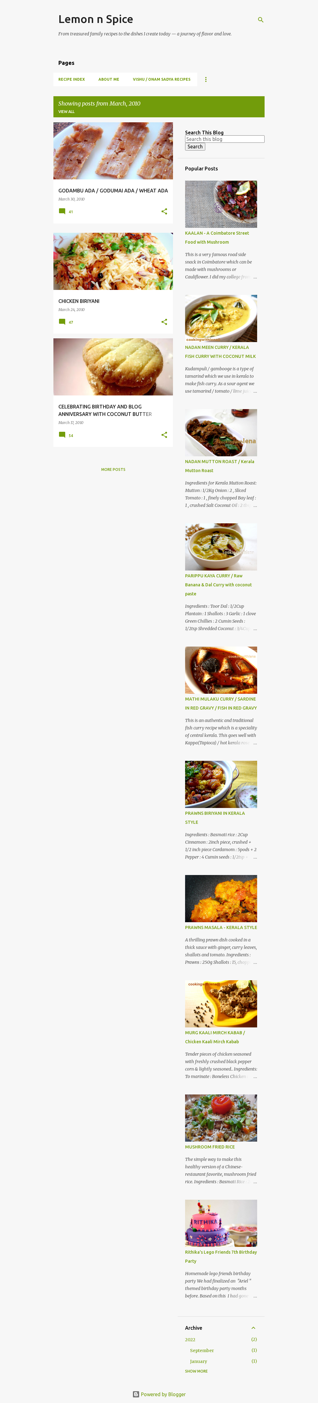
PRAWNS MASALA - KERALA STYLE (221, 927)
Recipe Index (71, 79)
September (202, 1350)
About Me (108, 79)
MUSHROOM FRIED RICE (210, 1146)
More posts (113, 469)
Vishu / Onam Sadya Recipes (161, 79)
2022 (190, 1339)
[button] (164, 212)
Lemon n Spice (95, 18)
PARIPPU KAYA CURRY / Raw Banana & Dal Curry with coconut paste (218, 584)
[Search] (261, 19)
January (198, 1361)
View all (66, 112)
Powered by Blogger (163, 1394)
